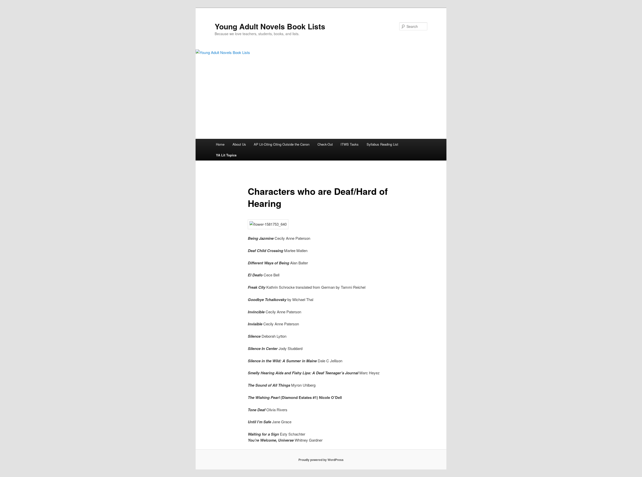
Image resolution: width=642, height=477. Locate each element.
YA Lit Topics (226, 155)
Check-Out (325, 144)
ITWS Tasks (350, 144)
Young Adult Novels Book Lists (270, 26)
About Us (239, 144)
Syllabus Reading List (382, 144)
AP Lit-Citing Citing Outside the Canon (281, 144)
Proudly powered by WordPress (321, 459)
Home (220, 144)
